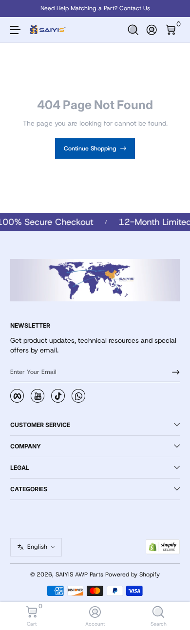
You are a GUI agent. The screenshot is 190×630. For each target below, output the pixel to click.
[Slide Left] (17, 9)
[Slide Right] (173, 9)
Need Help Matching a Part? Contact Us (95, 8)
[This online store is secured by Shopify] (163, 546)
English (37, 547)
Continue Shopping (90, 148)
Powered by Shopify (132, 574)
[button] (133, 29)
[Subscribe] (172, 372)
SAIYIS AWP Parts (79, 574)
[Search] (133, 29)
